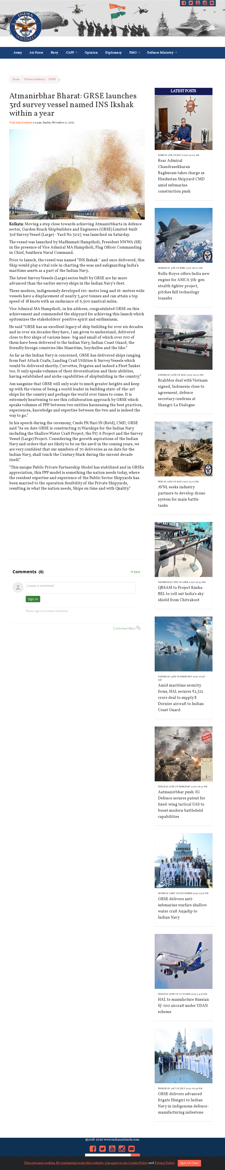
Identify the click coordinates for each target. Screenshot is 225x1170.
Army (18, 53)
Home (16, 79)
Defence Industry (26, 65)
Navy (54, 53)
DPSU (52, 79)
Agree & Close (189, 1163)
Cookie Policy (138, 1163)
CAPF (70, 53)
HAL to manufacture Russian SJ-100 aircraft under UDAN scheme (183, 1006)
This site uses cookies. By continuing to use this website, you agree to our (76, 1163)
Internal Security (63, 65)
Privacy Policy (164, 1163)
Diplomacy (113, 53)
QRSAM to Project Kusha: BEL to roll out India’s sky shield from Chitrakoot (180, 594)
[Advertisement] (77, 524)
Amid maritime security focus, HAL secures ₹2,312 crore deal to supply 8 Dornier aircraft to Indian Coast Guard (181, 698)
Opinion (91, 53)
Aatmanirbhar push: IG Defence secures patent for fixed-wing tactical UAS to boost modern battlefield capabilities (181, 805)
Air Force (36, 53)
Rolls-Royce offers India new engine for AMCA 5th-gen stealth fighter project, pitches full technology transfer (183, 286)
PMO (133, 53)
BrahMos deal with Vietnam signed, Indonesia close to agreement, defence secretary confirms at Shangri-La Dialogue (183, 393)
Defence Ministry (160, 53)
